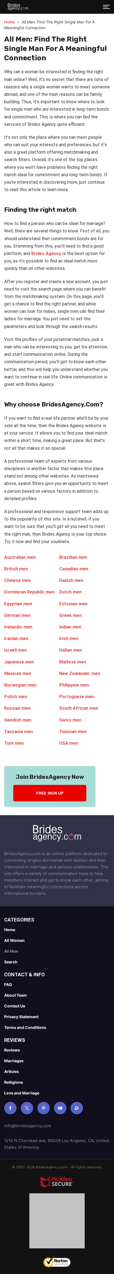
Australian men (20, 557)
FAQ (8, 984)
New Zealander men (79, 673)
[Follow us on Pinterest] (43, 1108)
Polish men (15, 696)
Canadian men (73, 568)
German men (17, 615)
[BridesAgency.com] (18, 6)
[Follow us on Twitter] (27, 1108)
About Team (15, 995)
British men (16, 568)
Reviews (12, 1050)
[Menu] (106, 7)
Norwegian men (20, 685)
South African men (78, 708)
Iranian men (16, 638)
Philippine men (74, 685)
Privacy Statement (21, 1016)
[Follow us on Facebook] (10, 1108)
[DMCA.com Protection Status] (57, 1222)
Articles (11, 1071)
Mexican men (17, 673)
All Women (14, 940)
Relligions (13, 1082)
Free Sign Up (49, 793)
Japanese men (19, 662)
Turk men (14, 743)
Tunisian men (73, 731)
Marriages (14, 1060)
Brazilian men (73, 557)
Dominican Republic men (29, 592)
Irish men (68, 638)
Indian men (70, 627)
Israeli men (15, 650)
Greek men (70, 615)
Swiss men (70, 720)
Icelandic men (18, 627)
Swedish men (17, 720)
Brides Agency (45, 253)
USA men (68, 743)
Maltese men (72, 662)
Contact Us (14, 1006)
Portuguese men (76, 696)
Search (10, 961)
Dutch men (70, 592)
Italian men (70, 650)
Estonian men (73, 603)
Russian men (17, 708)
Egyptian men (18, 603)
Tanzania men (18, 731)
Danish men (71, 580)
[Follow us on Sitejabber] (77, 1108)
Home (9, 22)
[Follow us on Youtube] (60, 1108)
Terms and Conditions (25, 1027)
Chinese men (17, 580)
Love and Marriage (21, 1093)
